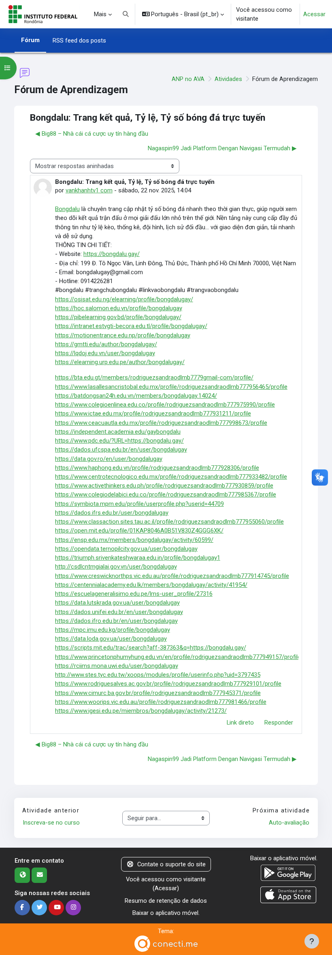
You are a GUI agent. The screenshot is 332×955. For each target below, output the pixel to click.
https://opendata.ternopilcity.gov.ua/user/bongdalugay (126, 548)
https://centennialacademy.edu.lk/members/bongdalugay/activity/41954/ (151, 584)
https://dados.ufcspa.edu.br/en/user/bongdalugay (121, 449)
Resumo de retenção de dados (166, 900)
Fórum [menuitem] (30, 40)
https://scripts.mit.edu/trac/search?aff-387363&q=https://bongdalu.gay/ (150, 647)
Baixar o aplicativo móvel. (166, 913)
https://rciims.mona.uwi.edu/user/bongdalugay (116, 665)
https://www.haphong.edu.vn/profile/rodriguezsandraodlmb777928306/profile (157, 467)
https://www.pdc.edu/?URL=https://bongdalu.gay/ (119, 440)
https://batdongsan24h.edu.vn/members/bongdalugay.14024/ (136, 395)
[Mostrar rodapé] (311, 941)
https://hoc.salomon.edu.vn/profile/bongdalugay (118, 308)
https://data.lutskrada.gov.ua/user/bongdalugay (117, 602)
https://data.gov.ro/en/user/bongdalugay (108, 459)
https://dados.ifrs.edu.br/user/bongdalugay (111, 512)
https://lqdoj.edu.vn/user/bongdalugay (105, 353)
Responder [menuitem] (278, 722)
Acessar (314, 14)
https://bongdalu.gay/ (111, 254)
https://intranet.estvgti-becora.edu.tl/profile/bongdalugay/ (131, 326)
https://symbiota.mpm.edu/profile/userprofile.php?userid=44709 (139, 503)
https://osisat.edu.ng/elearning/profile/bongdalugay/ (124, 299)
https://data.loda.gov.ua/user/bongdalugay (111, 638)
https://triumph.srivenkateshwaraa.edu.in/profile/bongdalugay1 (137, 557)
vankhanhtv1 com (89, 190)
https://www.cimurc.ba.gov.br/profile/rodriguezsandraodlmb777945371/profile (158, 693)
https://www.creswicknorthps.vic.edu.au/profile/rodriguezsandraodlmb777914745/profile (172, 576)
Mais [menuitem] (100, 14)
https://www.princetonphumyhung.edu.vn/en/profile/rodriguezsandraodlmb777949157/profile (178, 657)
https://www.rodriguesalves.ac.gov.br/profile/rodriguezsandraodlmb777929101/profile (168, 683)
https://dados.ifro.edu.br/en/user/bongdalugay (116, 621)
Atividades (228, 79)
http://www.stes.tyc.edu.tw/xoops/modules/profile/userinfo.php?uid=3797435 (157, 674)
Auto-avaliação (289, 822)
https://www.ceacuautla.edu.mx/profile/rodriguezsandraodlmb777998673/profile (161, 422)
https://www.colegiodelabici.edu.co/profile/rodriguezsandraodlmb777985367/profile (165, 494)
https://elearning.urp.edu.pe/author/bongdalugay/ (120, 362)
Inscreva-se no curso (51, 822)
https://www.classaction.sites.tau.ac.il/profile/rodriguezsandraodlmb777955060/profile (169, 521)
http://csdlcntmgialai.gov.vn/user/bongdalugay (116, 566)
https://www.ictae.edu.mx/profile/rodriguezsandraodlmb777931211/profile (153, 413)
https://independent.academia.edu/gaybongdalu (118, 431)
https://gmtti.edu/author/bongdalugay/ (106, 344)
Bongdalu (67, 209)
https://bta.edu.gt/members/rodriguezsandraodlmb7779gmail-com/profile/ (154, 377)
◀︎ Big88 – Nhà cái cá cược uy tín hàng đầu (91, 133)
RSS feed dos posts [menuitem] (79, 40)
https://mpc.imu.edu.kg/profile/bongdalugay (112, 629)
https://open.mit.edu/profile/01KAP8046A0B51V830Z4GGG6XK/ (139, 530)
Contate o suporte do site (171, 864)
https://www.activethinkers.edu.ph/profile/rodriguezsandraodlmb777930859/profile (164, 485)
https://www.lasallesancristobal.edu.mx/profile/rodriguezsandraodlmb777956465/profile (171, 386)
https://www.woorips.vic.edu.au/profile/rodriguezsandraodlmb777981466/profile (160, 702)
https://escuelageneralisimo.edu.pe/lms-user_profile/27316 (134, 593)
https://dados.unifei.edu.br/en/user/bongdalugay (119, 612)
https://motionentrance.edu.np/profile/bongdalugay (122, 335)
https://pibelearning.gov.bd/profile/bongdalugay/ (118, 317)
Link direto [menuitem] (240, 722)
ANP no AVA (188, 79)
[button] (125, 14)
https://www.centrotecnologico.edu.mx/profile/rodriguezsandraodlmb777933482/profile (171, 476)
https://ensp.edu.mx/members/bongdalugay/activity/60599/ (134, 540)
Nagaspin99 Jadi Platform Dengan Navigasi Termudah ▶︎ (222, 148)
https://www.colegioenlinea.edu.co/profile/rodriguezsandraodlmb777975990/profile (165, 404)
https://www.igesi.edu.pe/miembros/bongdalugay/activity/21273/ (141, 710)
